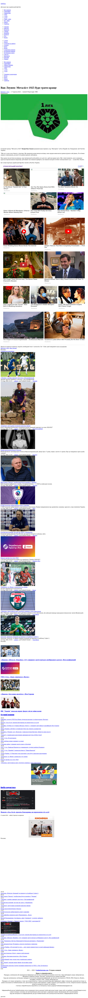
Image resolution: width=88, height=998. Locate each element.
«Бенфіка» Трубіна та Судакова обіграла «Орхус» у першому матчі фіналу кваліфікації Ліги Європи (30, 725)
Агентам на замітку (10, 43)
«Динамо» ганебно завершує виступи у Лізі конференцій (17, 378)
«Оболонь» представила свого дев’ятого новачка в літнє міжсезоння (21, 611)
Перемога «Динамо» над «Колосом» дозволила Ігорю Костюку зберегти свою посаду (26, 732)
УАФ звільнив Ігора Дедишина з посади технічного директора (19, 944)
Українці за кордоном (10, 74)
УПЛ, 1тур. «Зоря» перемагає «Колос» (15, 677)
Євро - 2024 (7, 19)
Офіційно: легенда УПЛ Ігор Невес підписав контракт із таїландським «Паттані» (24, 719)
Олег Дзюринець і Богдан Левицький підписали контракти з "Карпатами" (22, 941)
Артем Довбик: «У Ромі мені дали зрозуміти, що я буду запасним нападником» (24, 753)
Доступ (6, 54)
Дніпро (6, 31)
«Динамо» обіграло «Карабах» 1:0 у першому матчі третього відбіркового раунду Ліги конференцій (38, 660)
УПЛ (5, 14)
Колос (6, 37)
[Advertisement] (13, 865)
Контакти (7, 56)
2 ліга (5, 17)
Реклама (6, 57)
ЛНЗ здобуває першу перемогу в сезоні (12, 741)
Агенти (6, 45)
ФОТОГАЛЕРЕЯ (38, 429)
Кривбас (6, 33)
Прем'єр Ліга (36, 561)
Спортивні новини (9, 49)
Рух (5, 36)
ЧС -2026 (6, 20)
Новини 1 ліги (5, 92)
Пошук (6, 59)
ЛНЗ (33, 508)
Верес (34, 590)
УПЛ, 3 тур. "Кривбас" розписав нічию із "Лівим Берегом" (18, 750)
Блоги (6, 42)
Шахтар (6, 28)
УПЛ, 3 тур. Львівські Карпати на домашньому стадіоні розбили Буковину (23, 747)
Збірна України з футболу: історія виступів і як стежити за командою (21, 728)
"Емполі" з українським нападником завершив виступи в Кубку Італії (21, 735)
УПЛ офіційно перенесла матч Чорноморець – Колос (16, 915)
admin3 (16, 381)
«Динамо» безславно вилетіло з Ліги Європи (17, 694)
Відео (5, 48)
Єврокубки (7, 13)
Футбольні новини (9, 51)
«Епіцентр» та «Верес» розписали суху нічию (14, 587)
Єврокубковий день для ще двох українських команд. (16, 959)
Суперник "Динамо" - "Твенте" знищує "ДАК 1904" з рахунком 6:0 (20, 921)
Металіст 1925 (5, 348)
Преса (6, 22)
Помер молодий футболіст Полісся (11, 450)
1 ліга (5, 16)
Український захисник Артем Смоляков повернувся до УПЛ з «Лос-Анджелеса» (24, 965)
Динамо (6, 26)
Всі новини (7, 10)
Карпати (6, 30)
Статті (6, 40)
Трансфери (7, 11)
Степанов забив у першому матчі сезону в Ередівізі (16, 744)
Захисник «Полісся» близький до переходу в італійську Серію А (19, 636)
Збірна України (8, 65)
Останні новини (7, 715)
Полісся (6, 34)
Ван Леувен (13, 348)
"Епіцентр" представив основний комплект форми (16, 426)
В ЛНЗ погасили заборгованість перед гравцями (15, 505)
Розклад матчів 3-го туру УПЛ (9, 558)
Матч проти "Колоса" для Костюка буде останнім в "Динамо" (19, 482)
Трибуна (6, 24)
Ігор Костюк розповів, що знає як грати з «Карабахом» (17, 532)
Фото (5, 46)
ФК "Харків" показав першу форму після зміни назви (21, 711)
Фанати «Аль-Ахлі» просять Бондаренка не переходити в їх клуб (20, 722)
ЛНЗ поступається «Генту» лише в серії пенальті (15, 953)
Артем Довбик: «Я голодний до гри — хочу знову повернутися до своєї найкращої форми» (27, 947)
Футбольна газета (9, 53)
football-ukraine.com (42, 970)
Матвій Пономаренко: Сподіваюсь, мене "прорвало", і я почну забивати (22, 918)
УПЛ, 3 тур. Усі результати (8, 738)
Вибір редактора (8, 787)
